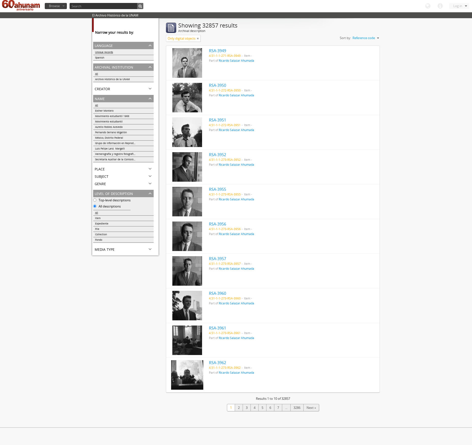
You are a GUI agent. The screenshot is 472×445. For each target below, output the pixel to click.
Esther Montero (104, 110)
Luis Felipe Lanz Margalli (110, 148)
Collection (101, 234)
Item (98, 218)
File (97, 229)
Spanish (99, 57)
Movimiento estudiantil (109, 121)
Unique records (104, 52)
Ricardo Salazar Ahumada (236, 60)
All (96, 73)
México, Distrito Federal (109, 137)
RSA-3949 (217, 50)
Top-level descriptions (114, 200)
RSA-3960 (217, 293)
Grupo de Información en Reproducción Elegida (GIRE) (124, 143)
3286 (297, 407)
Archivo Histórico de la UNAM (112, 79)
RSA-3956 (217, 224)
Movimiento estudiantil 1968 (112, 116)
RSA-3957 (217, 258)
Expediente (101, 223)
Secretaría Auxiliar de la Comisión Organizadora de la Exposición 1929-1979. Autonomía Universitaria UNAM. (124, 159)
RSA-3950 (217, 85)
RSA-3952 (217, 154)
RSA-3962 (217, 362)
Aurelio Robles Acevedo (109, 127)
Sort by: (345, 38)
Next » (311, 407)
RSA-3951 (217, 120)
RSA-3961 (217, 328)
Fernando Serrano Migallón (111, 132)
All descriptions (109, 206)
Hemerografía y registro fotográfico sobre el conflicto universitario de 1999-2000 (124, 154)
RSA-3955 (217, 189)
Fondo (98, 239)
